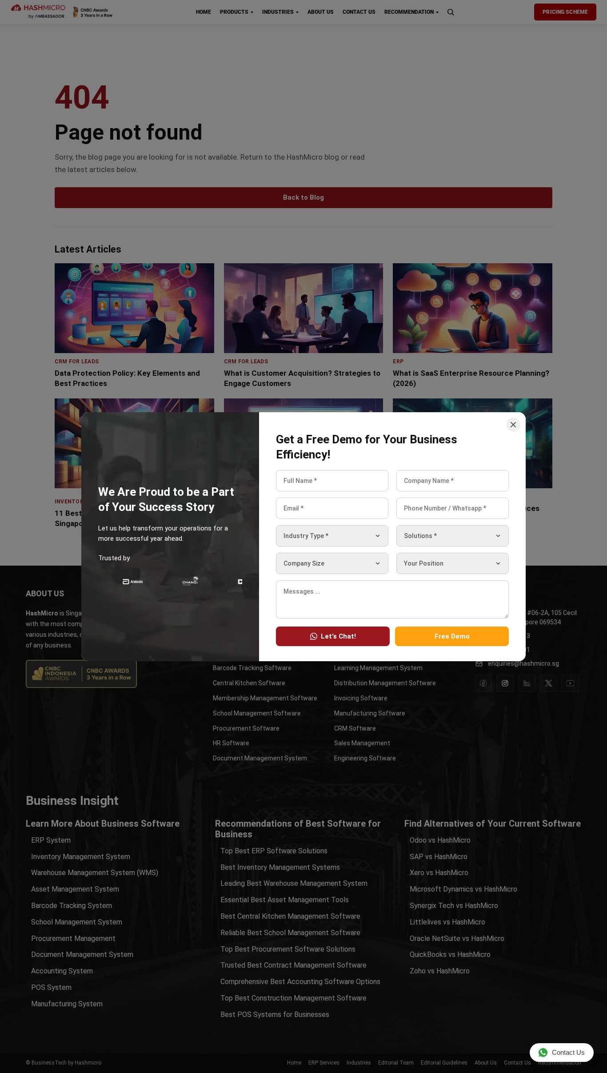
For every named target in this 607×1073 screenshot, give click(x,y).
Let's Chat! (338, 636)
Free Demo (452, 636)
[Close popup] (513, 425)
